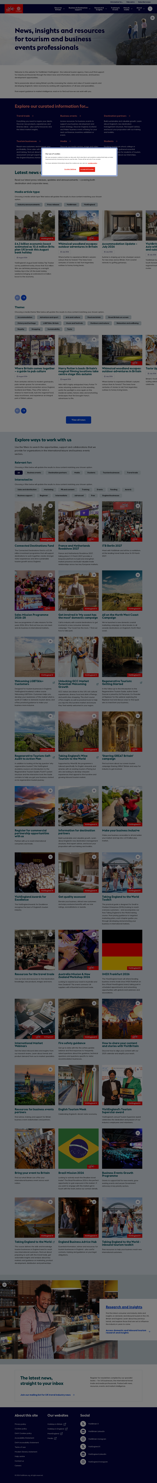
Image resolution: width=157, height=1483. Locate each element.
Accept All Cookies (87, 169)
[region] (79, 161)
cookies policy (92, 163)
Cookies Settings (70, 169)
